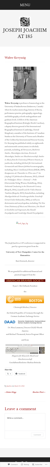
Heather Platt (39, 392)
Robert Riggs (10, 392)
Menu (25, 5)
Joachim (9, 386)
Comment (37, 435)
